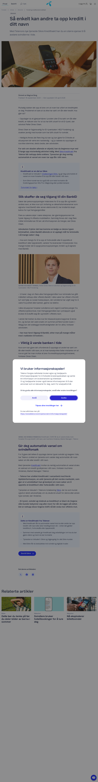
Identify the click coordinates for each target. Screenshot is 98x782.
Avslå (34, 398)
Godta (63, 398)
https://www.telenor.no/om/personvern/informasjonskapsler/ (43, 414)
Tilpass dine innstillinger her (47, 405)
